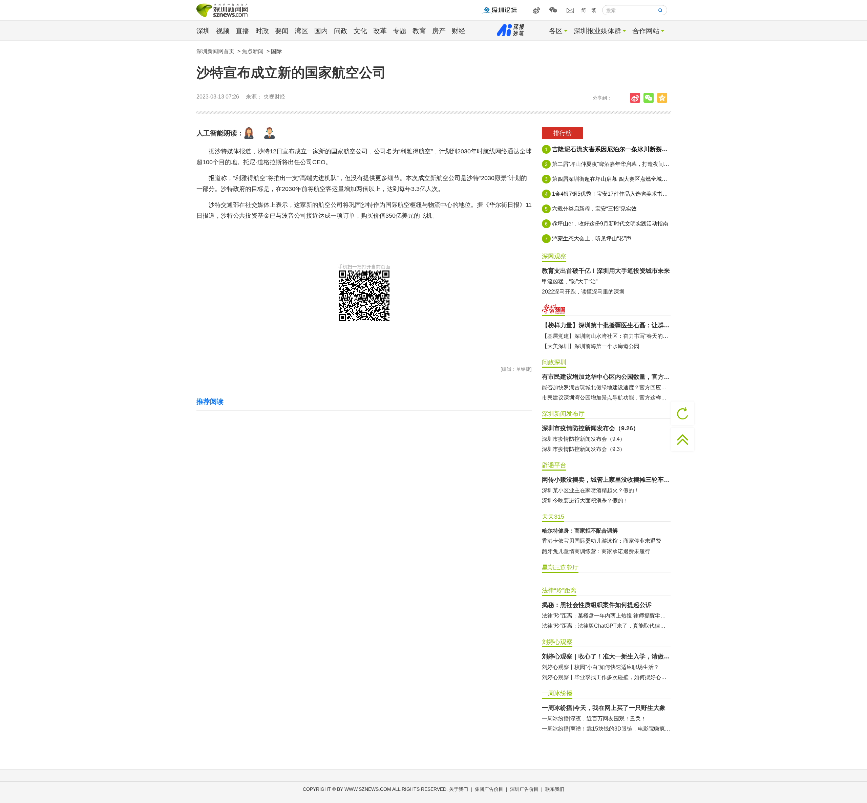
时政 (262, 31)
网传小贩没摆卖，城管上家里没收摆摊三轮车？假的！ (606, 479)
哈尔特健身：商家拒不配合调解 (580, 531)
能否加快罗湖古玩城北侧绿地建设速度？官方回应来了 (606, 387)
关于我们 (458, 789)
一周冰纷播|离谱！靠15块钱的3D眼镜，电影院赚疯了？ (606, 729)
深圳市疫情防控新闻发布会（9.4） (583, 439)
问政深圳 (554, 362)
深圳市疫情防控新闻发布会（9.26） (590, 428)
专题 (399, 31)
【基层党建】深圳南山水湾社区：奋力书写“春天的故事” (606, 336)
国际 (276, 51)
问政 (340, 31)
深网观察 (554, 256)
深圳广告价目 (524, 789)
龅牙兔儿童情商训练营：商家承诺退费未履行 (596, 551)
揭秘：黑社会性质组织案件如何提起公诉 (597, 605)
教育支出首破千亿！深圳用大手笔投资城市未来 (606, 270)
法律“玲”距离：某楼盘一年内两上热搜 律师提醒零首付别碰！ (606, 615)
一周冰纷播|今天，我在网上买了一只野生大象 (603, 707)
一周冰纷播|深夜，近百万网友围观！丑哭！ (594, 718)
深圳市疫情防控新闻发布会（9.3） (583, 449)
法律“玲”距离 (559, 590)
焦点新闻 (252, 51)
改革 (380, 31)
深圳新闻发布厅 (563, 413)
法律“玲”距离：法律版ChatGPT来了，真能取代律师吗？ (606, 626)
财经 (458, 31)
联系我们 (554, 789)
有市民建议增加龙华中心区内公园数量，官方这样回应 (606, 376)
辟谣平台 (554, 465)
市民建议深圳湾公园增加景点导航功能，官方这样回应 (606, 397)
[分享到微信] (650, 98)
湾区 (301, 31)
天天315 (553, 516)
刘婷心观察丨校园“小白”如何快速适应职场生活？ (600, 667)
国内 (321, 31)
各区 (556, 31)
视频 (223, 31)
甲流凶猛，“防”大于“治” (569, 281)
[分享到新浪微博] (636, 98)
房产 (439, 31)
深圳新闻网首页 (215, 51)
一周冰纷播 (557, 693)
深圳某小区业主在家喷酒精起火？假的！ (590, 490)
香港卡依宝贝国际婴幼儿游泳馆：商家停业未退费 (601, 541)
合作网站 (645, 31)
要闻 (282, 31)
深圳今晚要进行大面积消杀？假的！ (585, 500)
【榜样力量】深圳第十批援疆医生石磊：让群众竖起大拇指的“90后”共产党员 (606, 325)
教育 (419, 31)
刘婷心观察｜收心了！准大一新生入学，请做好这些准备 (606, 656)
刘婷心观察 (557, 641)
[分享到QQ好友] (664, 98)
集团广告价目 (489, 789)
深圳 (203, 31)
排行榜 (562, 133)
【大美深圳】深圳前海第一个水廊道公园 (590, 346)
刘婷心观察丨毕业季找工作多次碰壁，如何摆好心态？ (606, 677)
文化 (360, 31)
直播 (242, 31)
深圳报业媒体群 (597, 31)
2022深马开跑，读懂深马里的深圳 (583, 292)
